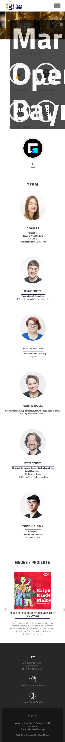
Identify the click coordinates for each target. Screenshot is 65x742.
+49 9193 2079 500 (32, 701)
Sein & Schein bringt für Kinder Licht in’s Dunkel (32, 614)
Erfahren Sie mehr (32, 633)
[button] (3, 607)
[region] (32, 25)
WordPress (43, 735)
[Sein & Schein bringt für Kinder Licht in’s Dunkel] (32, 590)
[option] (32, 605)
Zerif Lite (21, 735)
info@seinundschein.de (33, 685)
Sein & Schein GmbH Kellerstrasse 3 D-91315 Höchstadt (32, 665)
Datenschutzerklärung (32, 729)
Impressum (32, 726)
